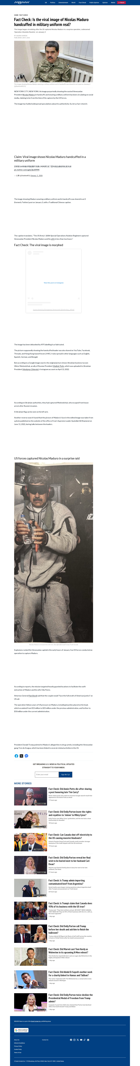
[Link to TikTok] (85, 1040)
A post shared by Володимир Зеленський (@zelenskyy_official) (53, 309)
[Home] (22, 2)
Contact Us (45, 1040)
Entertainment (63, 2)
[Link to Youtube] (81, 1040)
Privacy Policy (18, 1046)
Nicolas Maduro (28, 95)
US (46, 2)
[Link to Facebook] (71, 1040)
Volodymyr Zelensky (30, 369)
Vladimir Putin (58, 366)
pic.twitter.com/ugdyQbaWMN (26, 170)
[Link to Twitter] (78, 1040)
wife (53, 239)
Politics (52, 2)
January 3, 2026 (37, 176)
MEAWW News (18, 1021)
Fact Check (82, 2)
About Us (16, 1040)
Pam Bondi (33, 696)
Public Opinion (94, 2)
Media (113, 2)
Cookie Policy (18, 1049)
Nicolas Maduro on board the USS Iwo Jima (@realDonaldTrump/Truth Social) (53, 644)
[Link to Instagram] (74, 1040)
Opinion (105, 2)
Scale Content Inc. (36, 1021)
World (73, 2)
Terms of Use (17, 1052)
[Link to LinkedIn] (88, 1040)
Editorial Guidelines (19, 1043)
